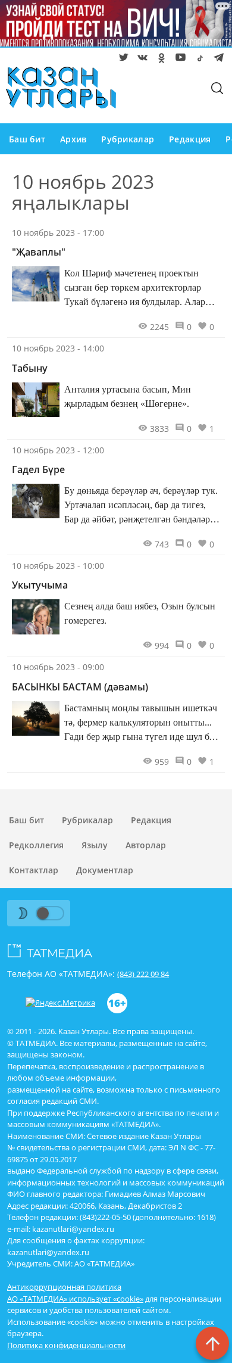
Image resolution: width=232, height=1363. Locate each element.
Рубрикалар (127, 139)
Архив (73, 139)
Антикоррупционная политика (64, 1286)
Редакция (190, 139)
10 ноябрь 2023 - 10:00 (58, 565)
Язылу (94, 845)
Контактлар (33, 870)
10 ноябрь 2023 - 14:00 (58, 348)
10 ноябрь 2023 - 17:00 (58, 232)
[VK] (140, 60)
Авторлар (146, 845)
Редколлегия (36, 845)
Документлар (104, 870)
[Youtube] (178, 60)
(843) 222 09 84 (143, 974)
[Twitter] (121, 60)
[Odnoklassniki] (159, 60)
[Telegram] (216, 60)
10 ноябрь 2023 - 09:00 (58, 667)
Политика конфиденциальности (66, 1345)
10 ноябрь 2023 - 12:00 (58, 450)
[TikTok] (197, 60)
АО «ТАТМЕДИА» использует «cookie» (75, 1298)
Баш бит (27, 139)
